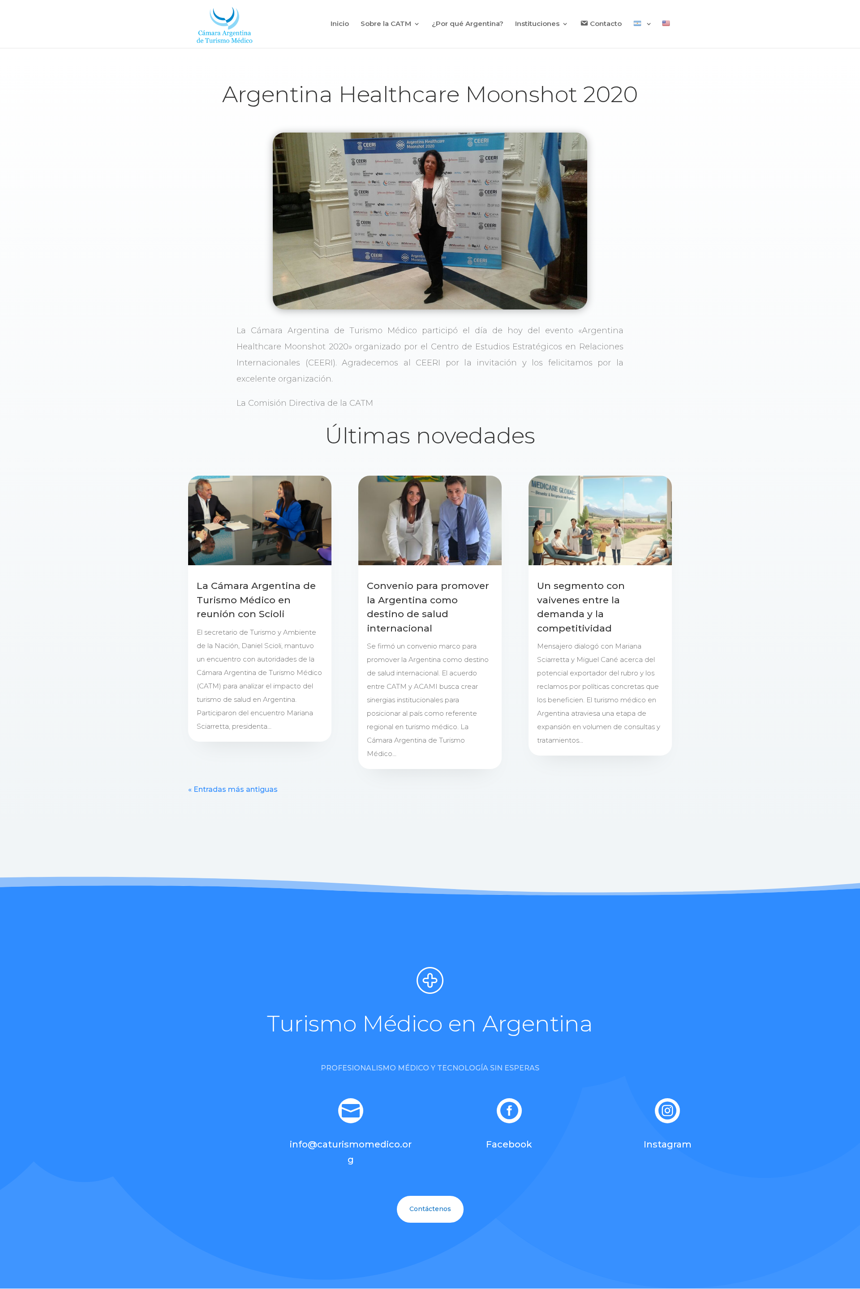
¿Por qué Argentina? (467, 24)
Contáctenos (430, 1209)
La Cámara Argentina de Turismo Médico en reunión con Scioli (256, 599)
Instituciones (537, 24)
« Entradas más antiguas (233, 789)
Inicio (340, 24)
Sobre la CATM (386, 24)
